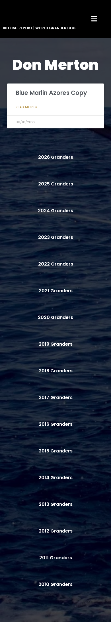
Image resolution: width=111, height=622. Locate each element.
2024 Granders (55, 210)
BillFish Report (17, 28)
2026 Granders (55, 157)
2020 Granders (55, 317)
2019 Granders (56, 344)
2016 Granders (56, 424)
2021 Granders (56, 290)
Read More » (26, 107)
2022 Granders (55, 264)
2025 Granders (55, 184)
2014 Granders (55, 477)
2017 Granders (56, 397)
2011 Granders (55, 557)
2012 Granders (56, 531)
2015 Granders (56, 451)
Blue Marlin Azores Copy (51, 93)
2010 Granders (55, 584)
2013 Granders (56, 504)
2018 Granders (56, 371)
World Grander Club (56, 28)
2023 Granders (55, 237)
